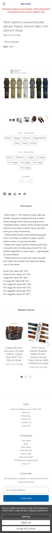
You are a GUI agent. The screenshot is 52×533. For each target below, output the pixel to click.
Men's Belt (26, 453)
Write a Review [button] (11, 41)
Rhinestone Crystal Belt (26, 460)
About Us (26, 419)
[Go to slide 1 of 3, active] (22, 377)
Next (47, 117)
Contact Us (26, 422)
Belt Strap (26, 447)
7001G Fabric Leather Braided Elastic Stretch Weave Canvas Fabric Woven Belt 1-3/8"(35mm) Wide (38, 355)
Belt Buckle (26, 450)
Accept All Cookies (26, 528)
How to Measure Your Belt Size (26, 409)
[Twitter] (19, 194)
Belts (26, 443)
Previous (5, 117)
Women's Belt (26, 457)
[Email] (9, 194)
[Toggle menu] (4, 4)
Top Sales (26, 440)
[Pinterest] (24, 194)
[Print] (14, 194)
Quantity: (26, 176)
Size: (26, 152)
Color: (26, 133)
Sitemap (26, 425)
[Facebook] (4, 194)
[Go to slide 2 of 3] (26, 377)
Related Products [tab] (26, 310)
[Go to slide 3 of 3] (30, 377)
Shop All (26, 463)
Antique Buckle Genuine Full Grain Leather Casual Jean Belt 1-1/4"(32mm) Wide (14, 353)
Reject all (26, 522)
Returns (26, 412)
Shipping (26, 415)
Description (26, 206)
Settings (26, 516)
